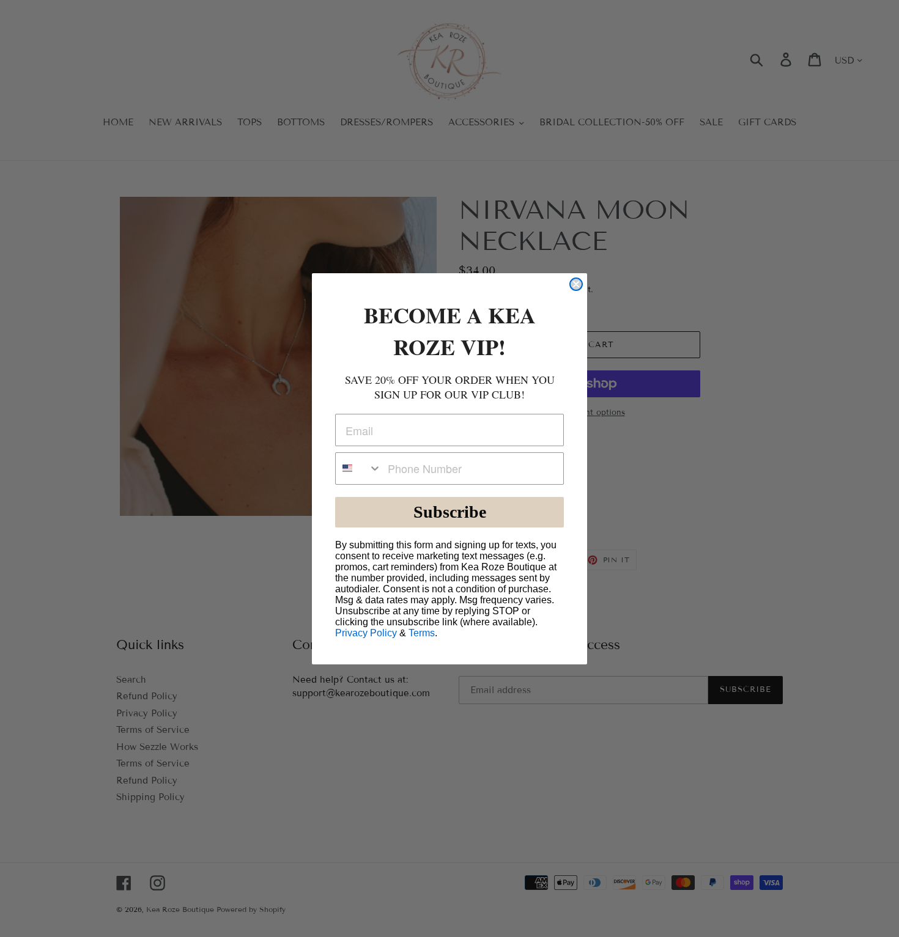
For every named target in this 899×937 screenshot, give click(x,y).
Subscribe (449, 511)
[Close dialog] (576, 284)
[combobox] (359, 468)
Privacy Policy (366, 633)
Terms (422, 633)
